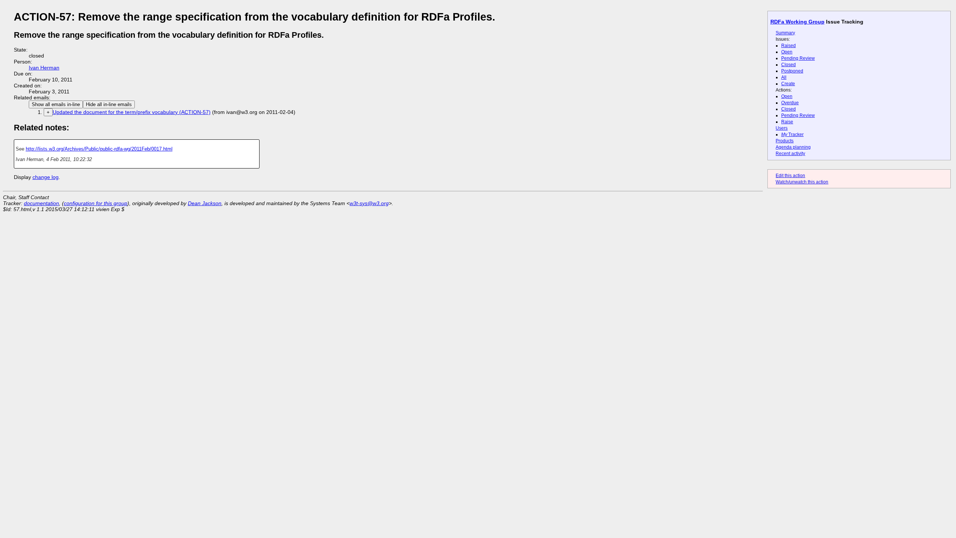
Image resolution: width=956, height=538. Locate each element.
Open (786, 52)
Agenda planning (793, 147)
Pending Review (798, 58)
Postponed (792, 71)
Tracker (792, 134)
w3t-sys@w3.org (369, 203)
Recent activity (790, 153)
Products (785, 140)
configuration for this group (95, 203)
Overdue (790, 102)
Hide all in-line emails (109, 104)
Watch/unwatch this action (802, 182)
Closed (788, 64)
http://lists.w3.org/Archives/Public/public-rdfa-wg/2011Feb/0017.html (99, 149)
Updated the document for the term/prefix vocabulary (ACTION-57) (132, 112)
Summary (785, 32)
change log (45, 177)
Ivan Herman (44, 68)
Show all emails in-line (56, 104)
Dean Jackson (204, 203)
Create (788, 83)
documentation (41, 203)
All (783, 77)
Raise (787, 121)
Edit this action (790, 175)
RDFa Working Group (797, 22)
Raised (788, 45)
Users (782, 128)
